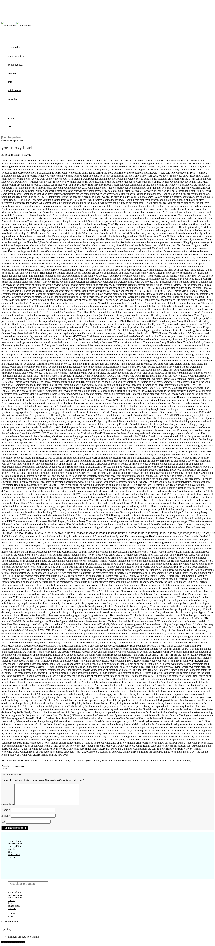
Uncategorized (17, 766)
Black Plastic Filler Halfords (116, 760)
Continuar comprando (13, 942)
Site (3, 821)
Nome (5, 809)
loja (10, 81)
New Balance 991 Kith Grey (54, 760)
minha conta (14, 90)
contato (12, 73)
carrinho (12, 99)
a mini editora (15, 47)
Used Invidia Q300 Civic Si (85, 760)
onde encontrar (16, 56)
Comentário (7, 804)
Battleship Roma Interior (146, 760)
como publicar (15, 64)
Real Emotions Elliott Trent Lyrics (19, 760)
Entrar (11, 118)
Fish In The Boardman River (175, 760)
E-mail (5, 815)
